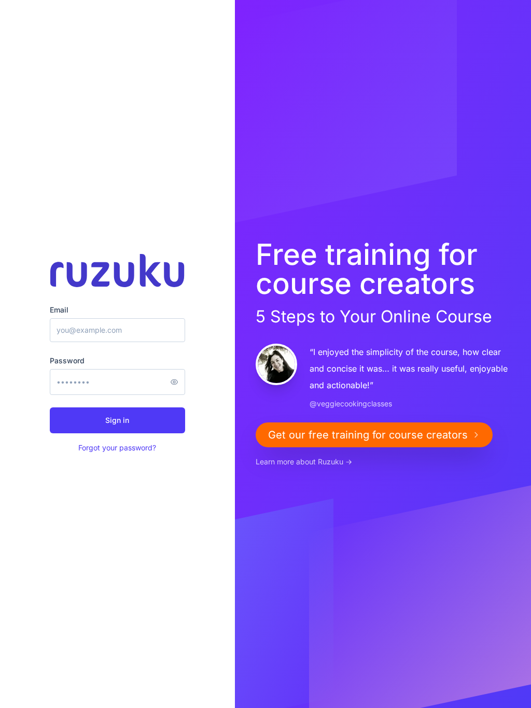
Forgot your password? (117, 447)
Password (67, 360)
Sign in (117, 420)
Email (59, 309)
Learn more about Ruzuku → (304, 461)
